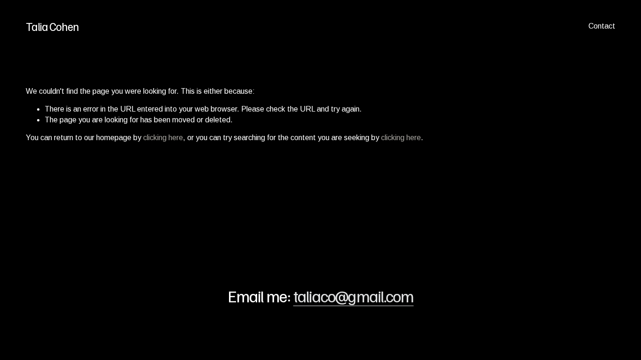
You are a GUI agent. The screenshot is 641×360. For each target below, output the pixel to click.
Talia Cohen (52, 26)
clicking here (163, 138)
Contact (601, 26)
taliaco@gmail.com (353, 295)
